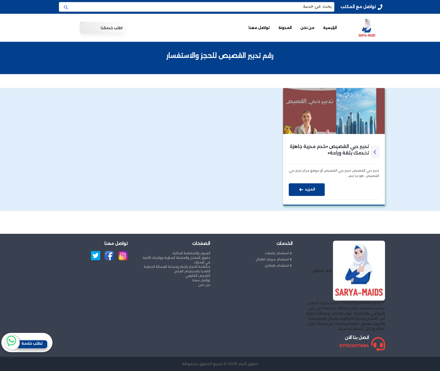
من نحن (307, 27)
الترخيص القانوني (197, 275)
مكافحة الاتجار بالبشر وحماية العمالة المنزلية (177, 267)
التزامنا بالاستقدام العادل (192, 271)
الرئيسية (330, 27)
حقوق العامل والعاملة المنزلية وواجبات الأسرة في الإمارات (176, 260)
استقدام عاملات (277, 253)
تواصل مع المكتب (358, 6)
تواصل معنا (259, 27)
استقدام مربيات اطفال (272, 259)
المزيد (309, 189)
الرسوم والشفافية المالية (191, 253)
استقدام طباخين (277, 265)
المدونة (285, 27)
